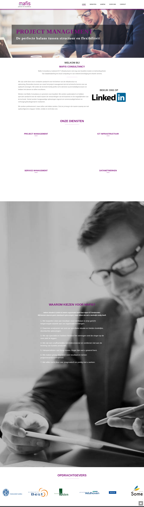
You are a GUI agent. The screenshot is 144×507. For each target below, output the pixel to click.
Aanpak (102, 4)
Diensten (93, 4)
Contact (123, 4)
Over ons (112, 4)
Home (84, 4)
